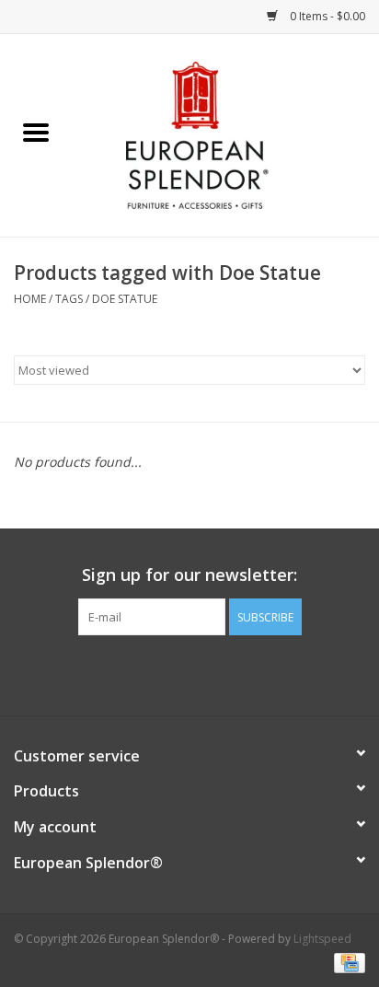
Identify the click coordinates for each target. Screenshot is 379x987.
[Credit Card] (346, 962)
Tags (69, 299)
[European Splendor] (225, 134)
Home (30, 299)
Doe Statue (124, 299)
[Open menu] (36, 131)
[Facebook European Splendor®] (156, 673)
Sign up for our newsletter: (189, 575)
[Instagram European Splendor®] (222, 673)
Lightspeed (322, 938)
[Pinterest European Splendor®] (189, 673)
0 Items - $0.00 (326, 16)
